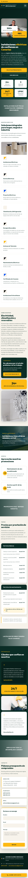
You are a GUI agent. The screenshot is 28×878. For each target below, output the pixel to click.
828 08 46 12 (6, 795)
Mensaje (5, 829)
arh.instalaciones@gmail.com (11, 803)
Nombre (5, 815)
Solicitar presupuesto (14, 70)
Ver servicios (14, 75)
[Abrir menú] (25, 5)
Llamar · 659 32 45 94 (15, 875)
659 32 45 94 (5, 1)
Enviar (14, 844)
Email (4, 822)
